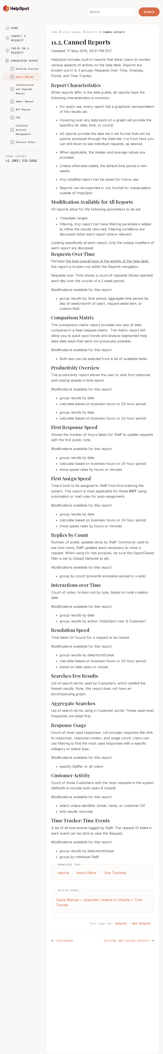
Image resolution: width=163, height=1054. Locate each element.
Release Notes (25, 142)
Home (14, 28)
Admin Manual (25, 101)
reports (63, 873)
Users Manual (25, 76)
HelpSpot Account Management (23, 130)
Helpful (121, 923)
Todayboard (64, 941)
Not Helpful (141, 923)
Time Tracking (114, 873)
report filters (86, 873)
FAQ (18, 117)
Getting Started (27, 68)
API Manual (23, 109)
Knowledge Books (24, 60)
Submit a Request (18, 38)
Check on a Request (20, 50)
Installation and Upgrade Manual (25, 89)
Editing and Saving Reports (127, 941)
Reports (92, 32)
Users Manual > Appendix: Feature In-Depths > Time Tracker (99, 902)
